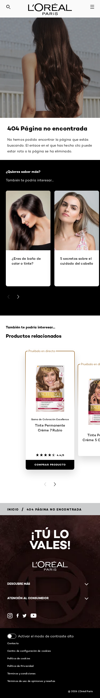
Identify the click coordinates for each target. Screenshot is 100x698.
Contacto (13, 643)
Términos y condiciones (21, 673)
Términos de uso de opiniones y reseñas (31, 680)
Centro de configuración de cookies (29, 650)
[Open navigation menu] (92, 7)
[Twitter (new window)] (25, 616)
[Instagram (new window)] (10, 615)
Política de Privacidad (20, 665)
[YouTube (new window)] (33, 616)
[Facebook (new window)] (18, 616)
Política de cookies (18, 658)
